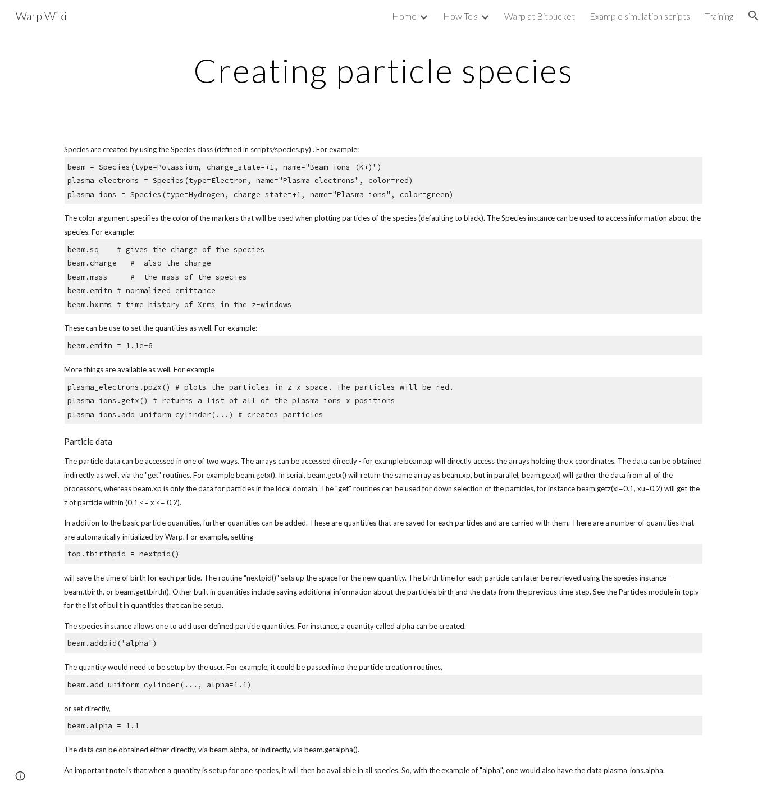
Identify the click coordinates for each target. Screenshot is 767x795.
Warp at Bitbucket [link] (539, 16)
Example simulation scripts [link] (640, 16)
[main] (383, 70)
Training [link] (719, 16)
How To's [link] (460, 16)
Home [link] (404, 16)
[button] (753, 15)
